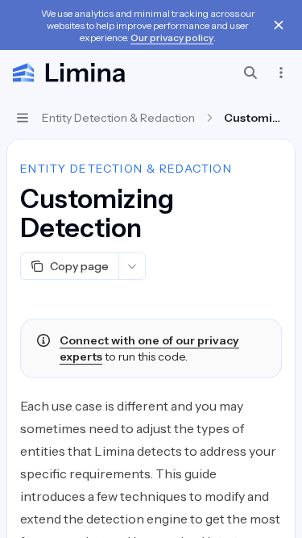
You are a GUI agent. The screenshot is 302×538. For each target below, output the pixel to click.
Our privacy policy (171, 37)
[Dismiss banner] (278, 25)
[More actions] (281, 72)
